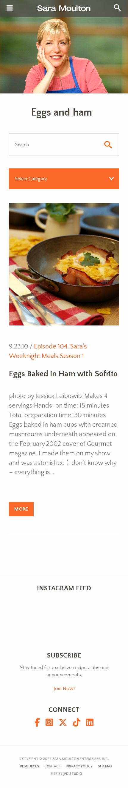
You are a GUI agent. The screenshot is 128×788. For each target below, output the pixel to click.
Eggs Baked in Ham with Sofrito (63, 373)
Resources (29, 766)
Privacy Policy (79, 766)
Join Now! (64, 688)
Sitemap (105, 766)
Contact (52, 766)
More (21, 509)
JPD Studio (72, 774)
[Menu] (10, 8)
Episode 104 (50, 346)
